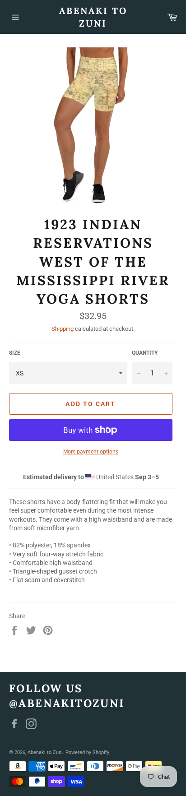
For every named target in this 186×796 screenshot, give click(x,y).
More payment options (90, 452)
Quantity (145, 353)
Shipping (62, 328)
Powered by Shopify (87, 752)
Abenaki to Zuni (93, 17)
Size (14, 353)
